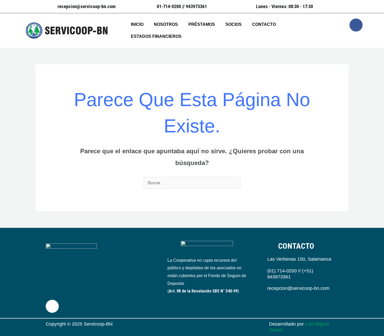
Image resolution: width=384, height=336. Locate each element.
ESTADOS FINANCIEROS (156, 36)
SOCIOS (233, 24)
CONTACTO (264, 24)
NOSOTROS (166, 24)
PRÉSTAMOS (201, 24)
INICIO (137, 24)
